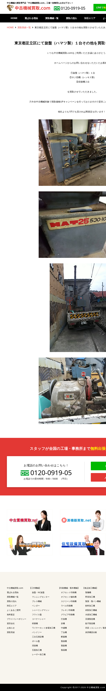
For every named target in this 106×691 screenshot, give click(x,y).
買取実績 (11, 632)
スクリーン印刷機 (68, 601)
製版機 (64, 645)
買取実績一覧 (24, 27)
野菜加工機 (90, 596)
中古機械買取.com (15, 588)
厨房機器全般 (91, 632)
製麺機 (88, 592)
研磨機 (35, 623)
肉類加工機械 (91, 610)
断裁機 (64, 636)
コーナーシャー (39, 619)
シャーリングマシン (40, 610)
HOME (14, 18)
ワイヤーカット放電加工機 (43, 627)
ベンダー (36, 605)
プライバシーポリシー (16, 619)
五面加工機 (37, 650)
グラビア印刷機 (68, 614)
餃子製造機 (90, 623)
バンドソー (37, 632)
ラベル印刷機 (67, 605)
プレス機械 (37, 601)
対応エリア (89, 18)
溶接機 (35, 645)
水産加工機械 (91, 614)
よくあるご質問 (13, 610)
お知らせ (11, 627)
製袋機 (64, 641)
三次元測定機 (38, 636)
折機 (63, 623)
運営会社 (11, 623)
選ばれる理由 (31, 18)
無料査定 (11, 614)
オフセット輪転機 (68, 596)
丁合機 (64, 632)
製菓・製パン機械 (93, 601)
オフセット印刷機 (68, 592)
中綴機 (64, 627)
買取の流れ (71, 18)
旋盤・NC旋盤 (38, 592)
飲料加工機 (90, 605)
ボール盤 (36, 641)
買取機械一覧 (52, 18)
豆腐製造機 (90, 619)
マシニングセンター (40, 596)
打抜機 (64, 619)
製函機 (64, 650)
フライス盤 (37, 614)
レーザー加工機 (39, 654)
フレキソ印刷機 (68, 610)
